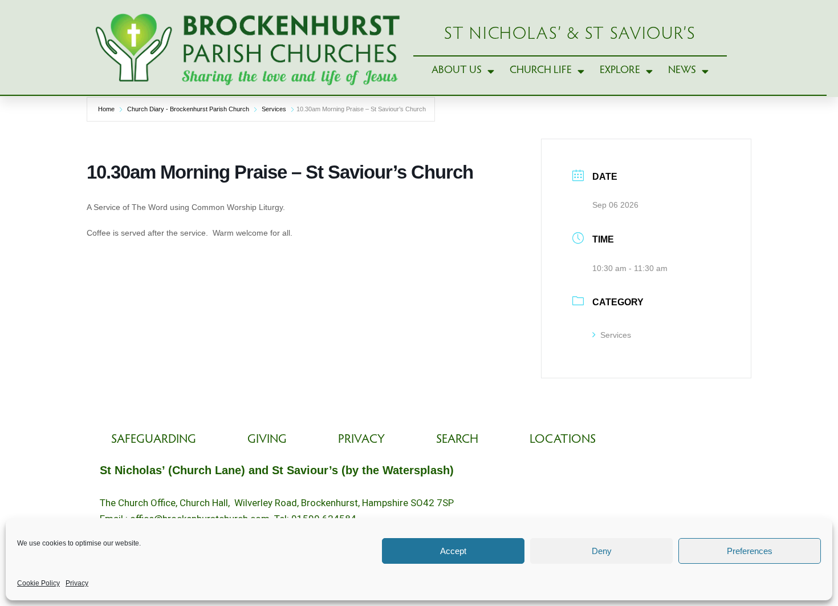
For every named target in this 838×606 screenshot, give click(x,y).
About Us (457, 70)
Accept (453, 551)
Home (106, 109)
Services (274, 109)
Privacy (77, 583)
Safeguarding (153, 440)
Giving (267, 440)
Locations (563, 440)
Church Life (541, 70)
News (682, 70)
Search (457, 440)
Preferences (749, 551)
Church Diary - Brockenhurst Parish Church (188, 109)
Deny (602, 551)
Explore (620, 70)
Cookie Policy (38, 583)
